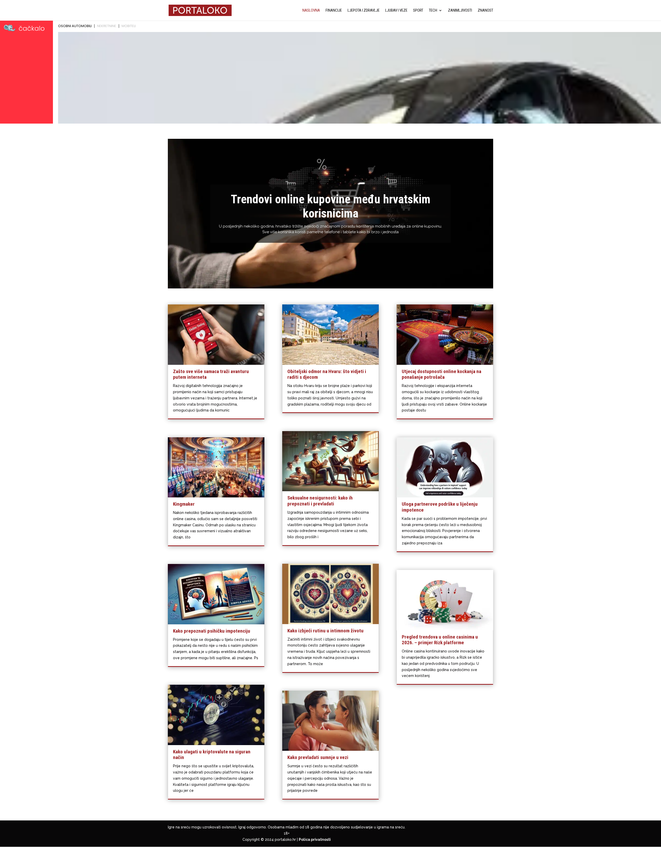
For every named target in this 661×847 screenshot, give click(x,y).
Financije (334, 11)
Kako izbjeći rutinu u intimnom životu (325, 631)
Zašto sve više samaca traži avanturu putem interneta (211, 374)
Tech (433, 11)
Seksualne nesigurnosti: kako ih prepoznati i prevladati (320, 501)
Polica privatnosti (315, 839)
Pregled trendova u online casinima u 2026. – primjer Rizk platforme (440, 640)
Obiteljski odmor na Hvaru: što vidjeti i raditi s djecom (326, 374)
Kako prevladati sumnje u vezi (317, 757)
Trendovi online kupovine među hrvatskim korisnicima (330, 206)
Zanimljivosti (460, 11)
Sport (418, 11)
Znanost (485, 11)
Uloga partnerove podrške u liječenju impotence (440, 507)
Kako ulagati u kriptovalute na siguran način (211, 755)
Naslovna (311, 11)
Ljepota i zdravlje (364, 11)
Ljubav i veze (396, 11)
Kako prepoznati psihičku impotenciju (211, 631)
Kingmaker (184, 504)
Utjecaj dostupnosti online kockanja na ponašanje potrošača (441, 374)
